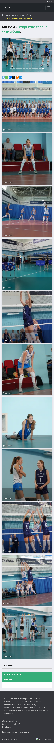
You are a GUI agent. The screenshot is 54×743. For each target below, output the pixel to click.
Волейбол (26, 15)
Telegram (8, 727)
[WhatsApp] (6, 77)
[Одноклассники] (17, 77)
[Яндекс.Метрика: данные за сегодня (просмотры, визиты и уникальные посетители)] (44, 739)
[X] (13, 77)
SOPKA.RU (6, 8)
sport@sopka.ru (10, 721)
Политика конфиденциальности (15, 732)
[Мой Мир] (20, 77)
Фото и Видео (12, 15)
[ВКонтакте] (10, 77)
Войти (49, 2)
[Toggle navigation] (48, 7)
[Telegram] (3, 77)
